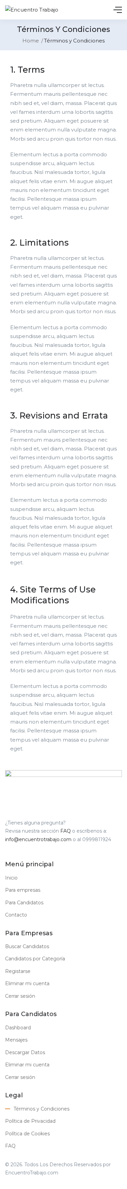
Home (30, 40)
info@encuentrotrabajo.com (38, 839)
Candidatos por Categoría (35, 959)
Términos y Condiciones (41, 1109)
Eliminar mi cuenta (27, 983)
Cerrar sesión (20, 996)
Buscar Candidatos (27, 946)
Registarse (17, 971)
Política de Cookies (27, 1134)
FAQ (65, 831)
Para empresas (22, 890)
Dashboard (18, 1028)
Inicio (11, 878)
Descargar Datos (25, 1052)
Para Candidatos (24, 903)
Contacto (16, 915)
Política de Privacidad (30, 1121)
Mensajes (16, 1040)
